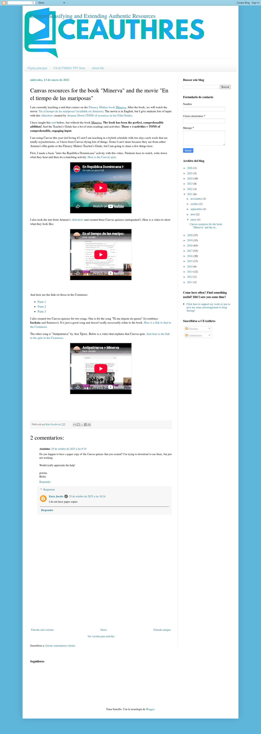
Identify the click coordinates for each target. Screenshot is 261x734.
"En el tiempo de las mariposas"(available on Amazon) (70, 111)
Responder (45, 482)
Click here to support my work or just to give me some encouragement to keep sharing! (208, 307)
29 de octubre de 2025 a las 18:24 (87, 496)
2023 (190, 183)
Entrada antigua (162, 629)
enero (193, 219)
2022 (190, 189)
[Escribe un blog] (78, 424)
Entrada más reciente (42, 629)
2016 (190, 256)
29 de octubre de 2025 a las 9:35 (68, 449)
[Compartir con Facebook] (86, 424)
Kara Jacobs (56, 496)
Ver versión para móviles (101, 636)
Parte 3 (42, 311)
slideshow (47, 115)
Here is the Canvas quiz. (102, 157)
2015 (190, 261)
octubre (194, 204)
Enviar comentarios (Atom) (60, 645)
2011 (190, 282)
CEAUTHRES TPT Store (69, 68)
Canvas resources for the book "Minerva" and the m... (206, 225)
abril (193, 214)
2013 (190, 271)
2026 (190, 168)
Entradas (193, 328)
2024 (190, 178)
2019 (190, 240)
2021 (190, 194)
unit (53, 122)
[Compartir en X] (82, 424)
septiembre (196, 209)
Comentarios (195, 335)
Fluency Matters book (107, 107)
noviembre (196, 198)
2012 (190, 277)
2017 (190, 251)
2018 (190, 245)
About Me (98, 68)
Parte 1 (42, 302)
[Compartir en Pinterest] (89, 424)
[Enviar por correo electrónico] (75, 424)
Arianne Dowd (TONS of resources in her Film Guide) (99, 115)
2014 (190, 266)
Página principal (37, 68)
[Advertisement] (101, 599)
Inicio (104, 629)
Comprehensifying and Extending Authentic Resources (93, 15)
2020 (190, 235)
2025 (190, 173)
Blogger (150, 709)
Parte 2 (42, 306)
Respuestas (49, 489)
